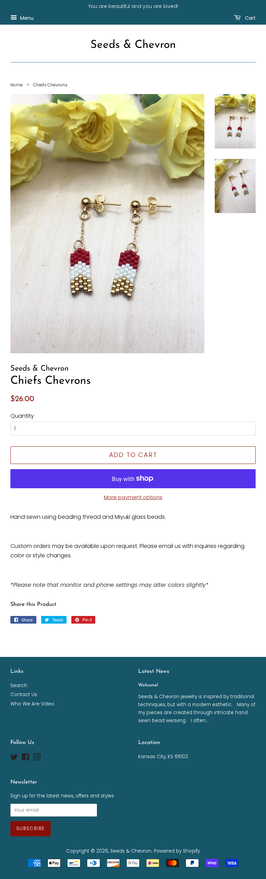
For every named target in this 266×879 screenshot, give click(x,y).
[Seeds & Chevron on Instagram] (37, 758)
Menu (26, 17)
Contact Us (23, 694)
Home (16, 85)
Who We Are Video (32, 704)
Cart (249, 17)
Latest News (153, 671)
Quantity (22, 416)
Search (18, 685)
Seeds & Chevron (133, 45)
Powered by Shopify (177, 851)
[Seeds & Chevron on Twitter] (14, 758)
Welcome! (148, 685)
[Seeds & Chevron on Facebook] (25, 758)
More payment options (133, 497)
